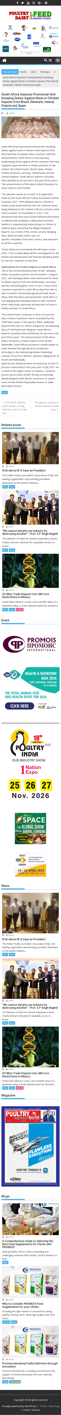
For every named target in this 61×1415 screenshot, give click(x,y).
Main (5, 487)
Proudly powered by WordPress (19, 1406)
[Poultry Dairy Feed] (4, 60)
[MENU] (58, 60)
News (4, 392)
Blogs (5, 1262)
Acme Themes (32, 1409)
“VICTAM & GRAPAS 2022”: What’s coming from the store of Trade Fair (15, 407)
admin (12, 113)
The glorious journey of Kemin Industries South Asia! (46, 406)
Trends (20, 609)
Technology (15, 1382)
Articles (6, 1322)
